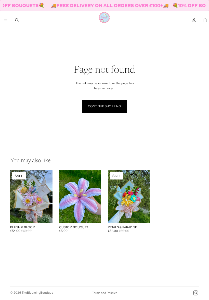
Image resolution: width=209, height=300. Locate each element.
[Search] (16, 20)
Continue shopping (104, 106)
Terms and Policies (104, 293)
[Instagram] (196, 293)
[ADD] (44, 215)
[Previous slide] (15, 196)
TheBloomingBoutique (37, 293)
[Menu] (6, 20)
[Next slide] (47, 196)
